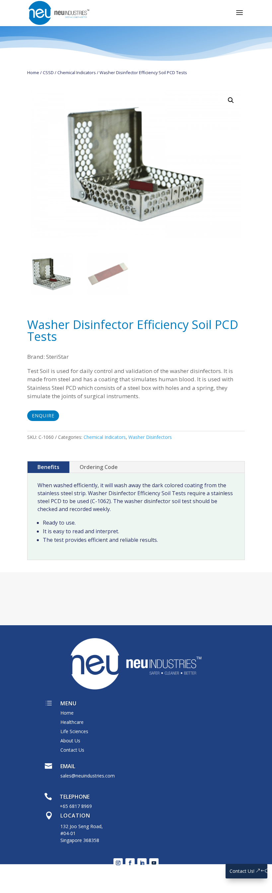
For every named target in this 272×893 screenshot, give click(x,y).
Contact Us (72, 750)
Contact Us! (242, 871)
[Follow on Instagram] (118, 863)
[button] (231, 100)
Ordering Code (99, 467)
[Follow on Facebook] (130, 863)
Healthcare (72, 722)
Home (33, 72)
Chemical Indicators (76, 72)
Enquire (43, 415)
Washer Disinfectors (150, 437)
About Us (70, 740)
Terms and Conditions (141, 870)
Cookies (174, 870)
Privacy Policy (102, 870)
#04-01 (68, 833)
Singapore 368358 (79, 840)
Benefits (48, 467)
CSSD (48, 72)
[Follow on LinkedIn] (142, 863)
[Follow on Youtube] (154, 863)
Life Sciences (74, 731)
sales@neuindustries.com (87, 776)
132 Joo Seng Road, (81, 826)
